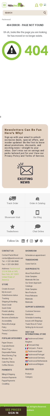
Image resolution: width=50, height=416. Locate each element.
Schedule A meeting (33, 318)
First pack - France (35, 348)
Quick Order (6, 308)
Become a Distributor (10, 318)
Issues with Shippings (34, 321)
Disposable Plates (9, 352)
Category (29, 377)
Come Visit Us (30, 264)
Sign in (13, 411)
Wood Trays (6, 349)
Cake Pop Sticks (8, 362)
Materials (29, 299)
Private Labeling (8, 311)
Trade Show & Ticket (33, 324)
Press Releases (31, 296)
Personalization (8, 314)
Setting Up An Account (34, 327)
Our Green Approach (33, 283)
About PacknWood (32, 273)
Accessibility (7, 321)
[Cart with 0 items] (46, 5)
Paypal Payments (8, 381)
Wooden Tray (7, 359)
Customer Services (32, 311)
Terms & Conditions (9, 330)
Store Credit (6, 305)
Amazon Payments (9, 377)
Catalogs (29, 286)
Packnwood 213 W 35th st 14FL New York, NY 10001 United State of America (11, 274)
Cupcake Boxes (8, 346)
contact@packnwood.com (12, 258)
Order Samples (31, 276)
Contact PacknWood (10, 255)
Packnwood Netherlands (37, 361)
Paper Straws (7, 343)
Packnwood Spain (35, 351)
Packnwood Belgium (36, 364)
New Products (30, 292)
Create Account (8, 289)
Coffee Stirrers (8, 365)
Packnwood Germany (36, 358)
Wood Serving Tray (9, 355)
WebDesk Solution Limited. (31, 413)
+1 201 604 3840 (12, 261)
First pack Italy (33, 345)
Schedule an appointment (35, 255)
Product (28, 374)
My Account (6, 292)
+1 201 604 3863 (12, 264)
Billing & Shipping (8, 374)
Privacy (4, 334)
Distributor (29, 314)
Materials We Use (32, 280)
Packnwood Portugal (36, 354)
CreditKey (5, 384)
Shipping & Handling (9, 302)
